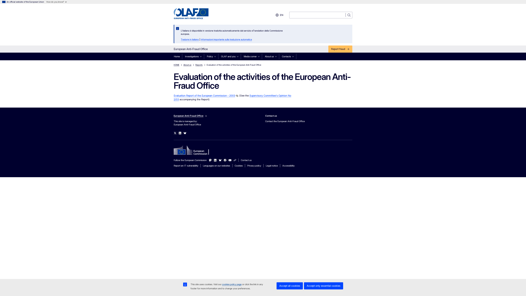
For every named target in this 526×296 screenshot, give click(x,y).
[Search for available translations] (237, 95)
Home (177, 56)
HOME (176, 65)
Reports (199, 65)
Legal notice (272, 165)
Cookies (239, 165)
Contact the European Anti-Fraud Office (285, 121)
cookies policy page (232, 284)
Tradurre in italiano (190, 39)
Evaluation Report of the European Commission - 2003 (204, 95)
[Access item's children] (201, 56)
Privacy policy (254, 165)
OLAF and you (228, 56)
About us (269, 56)
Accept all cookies (289, 285)
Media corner (250, 56)
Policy (210, 56)
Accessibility (288, 165)
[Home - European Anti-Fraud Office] (196, 13)
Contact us (246, 160)
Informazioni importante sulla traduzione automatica (226, 39)
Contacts (286, 56)
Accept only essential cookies (323, 285)
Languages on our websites (216, 165)
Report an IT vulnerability (186, 165)
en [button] (281, 15)
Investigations (192, 56)
